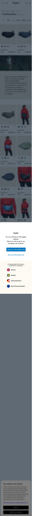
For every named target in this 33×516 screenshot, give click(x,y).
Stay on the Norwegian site (16, 255)
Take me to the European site (16, 249)
